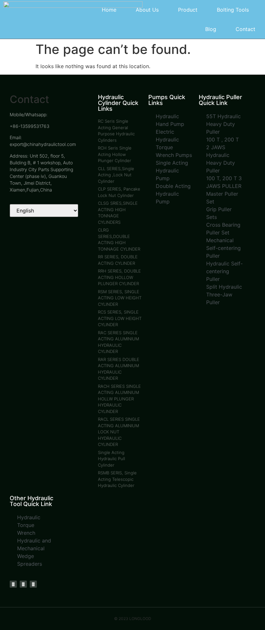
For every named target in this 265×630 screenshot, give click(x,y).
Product (187, 9)
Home (109, 9)
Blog (210, 29)
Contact (245, 29)
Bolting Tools (233, 9)
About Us (147, 9)
